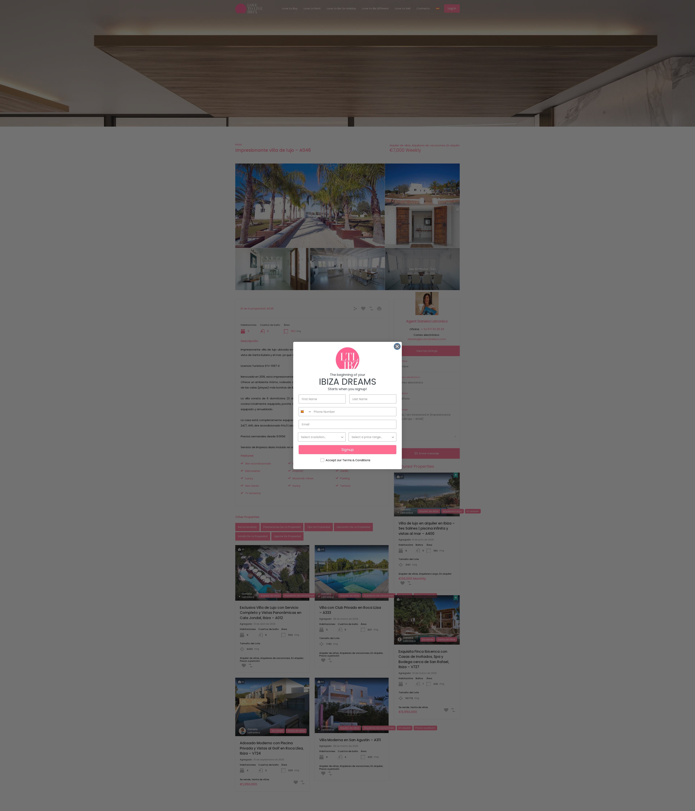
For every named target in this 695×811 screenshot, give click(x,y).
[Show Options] (342, 437)
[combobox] (305, 411)
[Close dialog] (397, 346)
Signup (347, 449)
